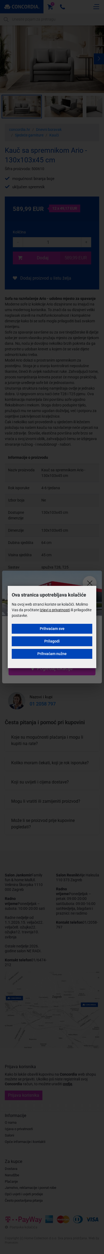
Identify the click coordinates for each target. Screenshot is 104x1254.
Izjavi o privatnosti (55, 610)
